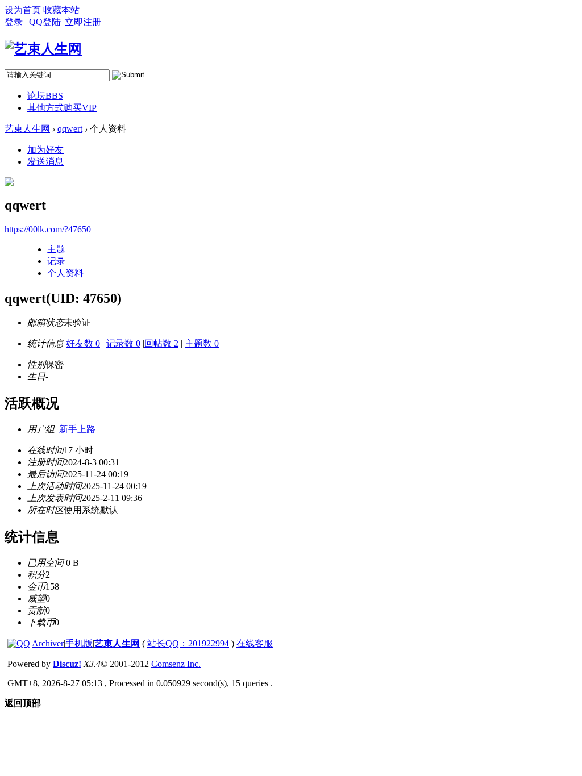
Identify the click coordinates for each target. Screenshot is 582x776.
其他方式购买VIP (62, 107)
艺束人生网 (27, 128)
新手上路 (77, 429)
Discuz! (67, 664)
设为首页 (23, 10)
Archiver (48, 643)
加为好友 (45, 150)
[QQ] (18, 643)
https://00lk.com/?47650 (48, 229)
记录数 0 (123, 343)
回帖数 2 (161, 343)
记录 (56, 261)
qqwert (69, 128)
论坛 (45, 96)
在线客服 (254, 643)
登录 (14, 22)
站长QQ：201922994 (188, 643)
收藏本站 (61, 10)
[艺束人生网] (43, 48)
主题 (56, 249)
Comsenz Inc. (176, 664)
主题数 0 (202, 343)
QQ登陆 (46, 22)
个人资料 (65, 273)
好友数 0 (83, 343)
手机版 (79, 643)
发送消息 (45, 161)
